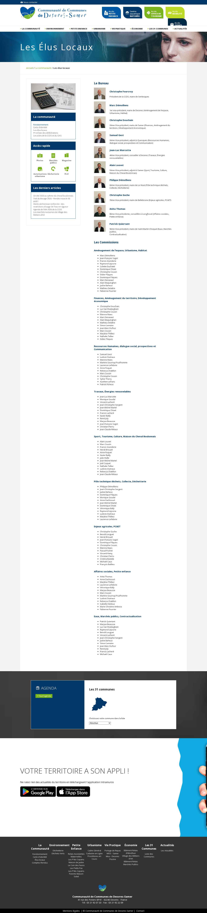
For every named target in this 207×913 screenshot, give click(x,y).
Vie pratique (118, 28)
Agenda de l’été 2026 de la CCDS (47, 209)
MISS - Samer (113, 853)
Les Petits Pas (76, 868)
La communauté (31, 28)
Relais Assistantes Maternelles (76, 855)
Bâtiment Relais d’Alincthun (131, 851)
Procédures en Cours (94, 857)
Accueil (29, 68)
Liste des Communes (149, 855)
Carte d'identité (40, 127)
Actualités (180, 28)
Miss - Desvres (112, 856)
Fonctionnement (39, 854)
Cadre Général (94, 850)
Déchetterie (58, 850)
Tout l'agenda (45, 696)
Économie (137, 28)
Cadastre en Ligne (94, 853)
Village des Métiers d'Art (130, 857)
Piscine (112, 859)
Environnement (55, 28)
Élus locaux (40, 859)
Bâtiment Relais (131, 861)
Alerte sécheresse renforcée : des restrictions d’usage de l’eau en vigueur (50, 205)
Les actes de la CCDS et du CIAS (47, 135)
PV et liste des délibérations (45, 132)
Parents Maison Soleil (76, 875)
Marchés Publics (130, 864)
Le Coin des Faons (76, 865)
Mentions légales (71, 910)
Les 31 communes (158, 28)
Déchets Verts (58, 853)
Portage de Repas (113, 850)
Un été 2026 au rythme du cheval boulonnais (53, 195)
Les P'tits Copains (76, 859)
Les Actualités (167, 850)
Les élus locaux (40, 130)
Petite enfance (79, 28)
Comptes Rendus (40, 862)
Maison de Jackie (76, 862)
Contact (140, 910)
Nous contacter (30, 2)
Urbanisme (99, 28)
